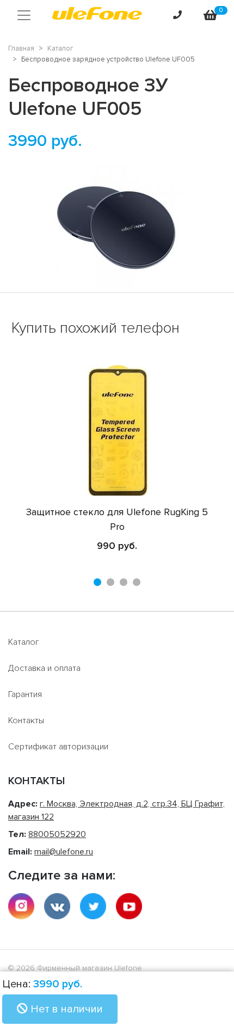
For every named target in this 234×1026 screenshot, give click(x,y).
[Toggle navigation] (24, 15)
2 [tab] (110, 582)
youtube (129, 906)
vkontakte (57, 906)
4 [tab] (136, 582)
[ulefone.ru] (97, 15)
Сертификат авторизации (58, 746)
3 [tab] (123, 582)
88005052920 (57, 834)
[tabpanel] (117, 459)
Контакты (26, 720)
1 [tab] (97, 582)
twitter (93, 906)
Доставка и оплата (44, 668)
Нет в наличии (65, 1009)
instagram (21, 906)
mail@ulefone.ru (63, 851)
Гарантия (25, 694)
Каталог (23, 642)
